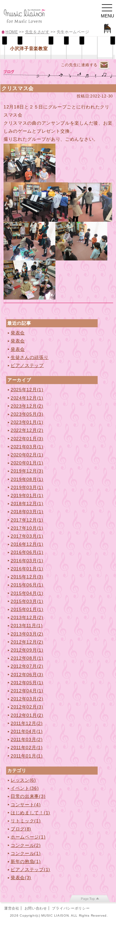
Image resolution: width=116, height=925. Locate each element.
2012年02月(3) (27, 706)
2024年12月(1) (27, 398)
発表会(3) (21, 877)
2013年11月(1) (27, 625)
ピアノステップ (27, 365)
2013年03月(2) (27, 633)
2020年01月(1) (27, 462)
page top (89, 898)
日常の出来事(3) (28, 796)
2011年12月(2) (27, 723)
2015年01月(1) (27, 609)
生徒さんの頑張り (30, 357)
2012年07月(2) (27, 666)
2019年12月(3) (27, 470)
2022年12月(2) (27, 430)
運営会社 (11, 908)
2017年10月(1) (27, 528)
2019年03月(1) (27, 487)
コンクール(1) (26, 853)
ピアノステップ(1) (30, 869)
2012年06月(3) (27, 674)
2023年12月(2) (27, 406)
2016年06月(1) (27, 552)
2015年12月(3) (27, 576)
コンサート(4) (26, 804)
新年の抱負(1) (26, 861)
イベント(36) (25, 788)
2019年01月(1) (27, 495)
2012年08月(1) (27, 658)
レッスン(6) (23, 780)
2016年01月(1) (27, 568)
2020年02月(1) (27, 454)
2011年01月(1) (27, 755)
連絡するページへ (104, 65)
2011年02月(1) (27, 747)
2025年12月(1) (27, 389)
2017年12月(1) (27, 520)
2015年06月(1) (27, 584)
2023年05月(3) (27, 414)
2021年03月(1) (27, 446)
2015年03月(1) (27, 601)
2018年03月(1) (27, 511)
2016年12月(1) (27, 544)
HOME (11, 32)
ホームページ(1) (28, 836)
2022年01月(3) (27, 438)
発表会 (18, 332)
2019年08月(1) (27, 479)
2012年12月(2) (27, 642)
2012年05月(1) (27, 682)
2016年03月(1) (27, 560)
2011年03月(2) (27, 739)
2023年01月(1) (27, 422)
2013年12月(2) (27, 617)
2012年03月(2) (27, 698)
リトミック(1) (26, 820)
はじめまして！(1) (30, 812)
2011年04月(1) (27, 731)
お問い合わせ (35, 908)
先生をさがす (37, 32)
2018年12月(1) (27, 503)
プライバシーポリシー (71, 908)
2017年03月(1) (27, 536)
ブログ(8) (21, 828)
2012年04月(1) (27, 690)
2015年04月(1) (27, 593)
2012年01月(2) (27, 715)
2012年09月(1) (27, 650)
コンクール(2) (26, 845)
